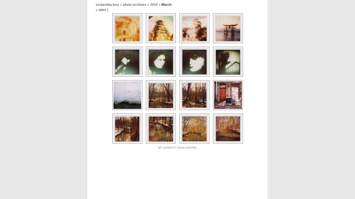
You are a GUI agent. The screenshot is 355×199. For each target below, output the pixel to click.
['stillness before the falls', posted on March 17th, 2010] (228, 144)
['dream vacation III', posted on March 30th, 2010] (160, 43)
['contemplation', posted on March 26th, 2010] (160, 77)
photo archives (134, 5)
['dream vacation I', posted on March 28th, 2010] (228, 43)
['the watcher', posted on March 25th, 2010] (194, 77)
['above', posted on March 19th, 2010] (160, 144)
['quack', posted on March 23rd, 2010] (127, 110)
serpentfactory (107, 5)
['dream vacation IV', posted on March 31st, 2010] (127, 43)
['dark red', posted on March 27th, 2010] (127, 77)
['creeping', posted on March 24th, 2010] (228, 77)
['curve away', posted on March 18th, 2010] (194, 144)
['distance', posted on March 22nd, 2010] (160, 110)
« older (101, 10)
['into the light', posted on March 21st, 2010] (194, 110)
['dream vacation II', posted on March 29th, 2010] (194, 43)
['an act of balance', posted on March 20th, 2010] (228, 110)
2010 (154, 5)
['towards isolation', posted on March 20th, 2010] (127, 144)
